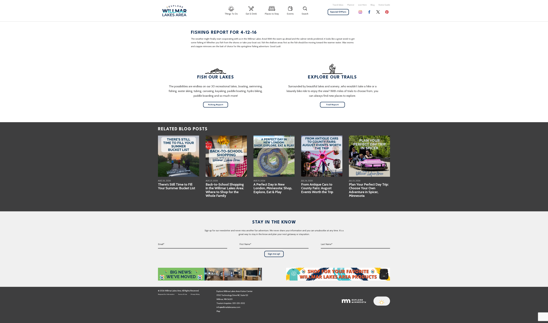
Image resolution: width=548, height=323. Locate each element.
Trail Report (332, 105)
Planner (350, 5)
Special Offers (338, 12)
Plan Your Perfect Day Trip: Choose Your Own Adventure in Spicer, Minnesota (369, 190)
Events (290, 13)
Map (218, 311)
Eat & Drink (251, 13)
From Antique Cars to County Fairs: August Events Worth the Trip (317, 188)
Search (305, 13)
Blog (372, 5)
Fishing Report (215, 105)
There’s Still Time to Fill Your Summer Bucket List (176, 186)
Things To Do (231, 13)
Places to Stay (272, 13)
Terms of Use (182, 294)
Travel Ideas (338, 5)
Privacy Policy (195, 294)
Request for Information (166, 294)
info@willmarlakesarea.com (228, 307)
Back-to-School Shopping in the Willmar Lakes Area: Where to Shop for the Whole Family (225, 190)
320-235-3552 (238, 303)
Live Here (362, 5)
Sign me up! (274, 254)
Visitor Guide (384, 5)
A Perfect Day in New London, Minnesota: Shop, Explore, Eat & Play (272, 188)
